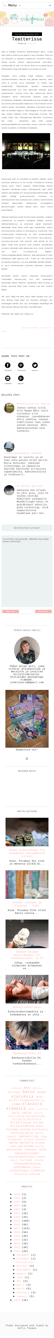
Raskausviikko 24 (27, 1053)
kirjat (38, 1122)
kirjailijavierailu (27, 1119)
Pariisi (37, 1088)
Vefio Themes (27, 1328)
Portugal (14, 1092)
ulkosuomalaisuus (27, 1163)
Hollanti (17, 1088)
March (21, 1288)
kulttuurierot (22, 1133)
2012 (18, 1247)
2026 (18, 1194)
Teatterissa (24, 1262)
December (24, 1255)
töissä (39, 1160)
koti (40, 1126)
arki (39, 1097)
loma (44, 1136)
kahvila (38, 1113)
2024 (18, 1202)
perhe (40, 1146)
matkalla (27, 1142)
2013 (18, 1243)
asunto (14, 1100)
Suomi (41, 1092)
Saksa (28, 1092)
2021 (18, 1213)
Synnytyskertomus (27, 1007)
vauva (36, 1167)
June (21, 1277)
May (20, 1281)
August (22, 1273)
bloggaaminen (29, 1100)
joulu (15, 1112)
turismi (26, 1160)
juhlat (27, 1112)
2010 (18, 1300)
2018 (18, 1224)
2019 (18, 1221)
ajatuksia (22, 1096)
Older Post (43, 611)
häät (31, 1109)
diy (43, 1100)
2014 (18, 1240)
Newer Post (10, 611)
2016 (18, 1232)
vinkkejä (37, 1170)
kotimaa (12, 1129)
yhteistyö (21, 1174)
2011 (18, 1251)
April (21, 1285)
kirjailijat (35, 1116)
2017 (18, 1228)
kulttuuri (40, 1129)
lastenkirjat (28, 1136)
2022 (18, 1209)
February (24, 1292)
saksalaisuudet (27, 1153)
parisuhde (26, 1146)
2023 (18, 1205)
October (23, 1266)
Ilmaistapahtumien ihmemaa (22, 453)
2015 (18, 1236)
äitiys (35, 1174)
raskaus (30, 1149)
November (24, 1259)
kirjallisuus (20, 1122)
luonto (28, 1139)
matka (13, 1142)
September (25, 1270)
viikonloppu (19, 1170)
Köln (27, 1088)
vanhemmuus (22, 1167)
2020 (18, 1217)
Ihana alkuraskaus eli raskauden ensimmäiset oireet (27, 853)
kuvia (39, 1133)
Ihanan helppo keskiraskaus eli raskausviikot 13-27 (27, 955)
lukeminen (15, 1139)
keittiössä (16, 1116)
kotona (25, 1129)
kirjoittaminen (22, 1126)
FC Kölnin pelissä (29, 486)
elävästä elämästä (24, 1106)
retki (42, 1149)
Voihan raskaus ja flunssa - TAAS (27, 904)
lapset (11, 1136)
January (23, 1296)
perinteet (15, 1149)
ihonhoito (42, 1109)
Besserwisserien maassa (33, 403)
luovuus (40, 1139)
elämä (16, 1104)
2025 (18, 1198)
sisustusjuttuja (21, 1156)
